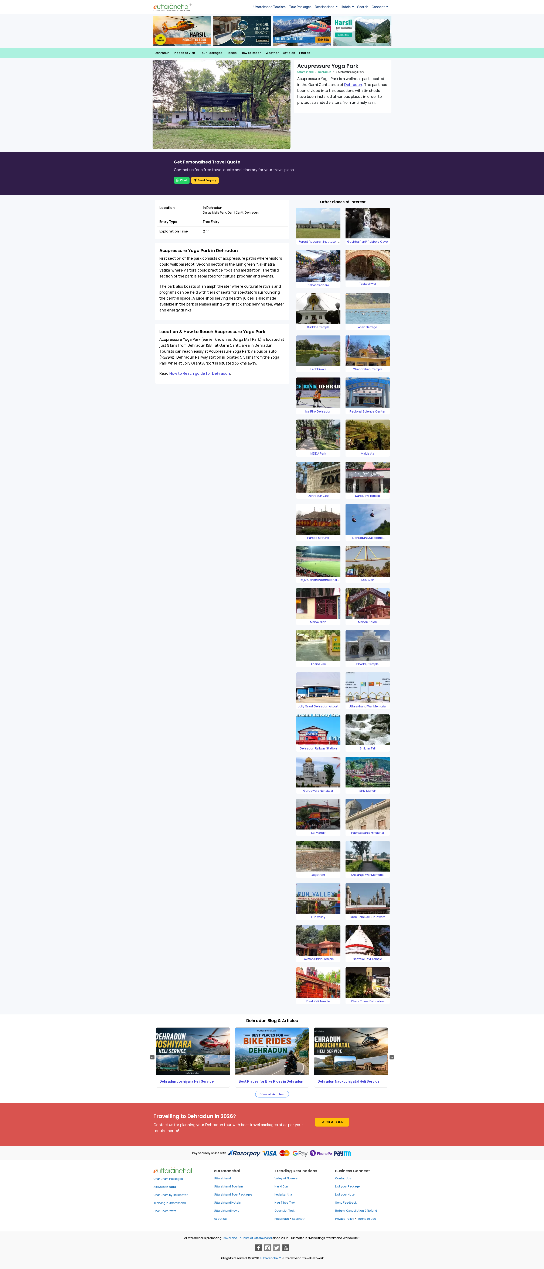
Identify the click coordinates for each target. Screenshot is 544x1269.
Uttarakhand (305, 72)
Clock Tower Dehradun (367, 1001)
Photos (304, 53)
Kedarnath (282, 1219)
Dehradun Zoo (318, 496)
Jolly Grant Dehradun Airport (318, 706)
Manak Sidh (318, 622)
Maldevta (367, 453)
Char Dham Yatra (164, 1211)
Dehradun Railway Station (318, 748)
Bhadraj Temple (367, 664)
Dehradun (162, 53)
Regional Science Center (367, 411)
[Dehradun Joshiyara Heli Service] (193, 1051)
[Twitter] (276, 1247)
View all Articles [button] (272, 1094)
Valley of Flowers (286, 1178)
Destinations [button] (325, 7)
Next (392, 1057)
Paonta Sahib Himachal (367, 833)
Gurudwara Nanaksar (318, 791)
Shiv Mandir (367, 791)
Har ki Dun (281, 1186)
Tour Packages (300, 7)
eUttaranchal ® (270, 1258)
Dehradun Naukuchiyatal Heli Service (349, 1081)
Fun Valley (318, 917)
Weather (272, 53)
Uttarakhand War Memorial (367, 706)
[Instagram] (267, 1247)
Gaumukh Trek (285, 1211)
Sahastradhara (318, 285)
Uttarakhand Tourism (270, 7)
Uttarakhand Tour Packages (233, 1194)
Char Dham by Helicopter (170, 1195)
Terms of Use (366, 1219)
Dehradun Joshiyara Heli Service (187, 1081)
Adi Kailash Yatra (164, 1187)
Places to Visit (185, 53)
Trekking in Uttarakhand (169, 1203)
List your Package (347, 1186)
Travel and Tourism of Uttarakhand (247, 1238)
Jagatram (318, 875)
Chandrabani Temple (367, 369)
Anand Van (318, 664)
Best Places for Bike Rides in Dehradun (271, 1081)
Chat (183, 180)
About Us (220, 1219)
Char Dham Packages (168, 1179)
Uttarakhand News (226, 1211)
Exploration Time (173, 231)
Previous (152, 1057)
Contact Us (343, 1178)
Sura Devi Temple (367, 496)
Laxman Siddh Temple (318, 959)
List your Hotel (345, 1194)
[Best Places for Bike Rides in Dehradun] (272, 1051)
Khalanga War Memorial (367, 875)
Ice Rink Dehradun (318, 411)
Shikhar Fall (367, 748)
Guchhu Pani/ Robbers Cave (367, 241)
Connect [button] (378, 7)
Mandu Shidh (367, 622)
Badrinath (298, 1219)
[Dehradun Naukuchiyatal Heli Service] (351, 1051)
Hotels (232, 53)
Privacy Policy (344, 1219)
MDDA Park (318, 453)
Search (362, 7)
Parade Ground (318, 538)
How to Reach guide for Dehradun (199, 373)
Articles (289, 53)
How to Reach (251, 53)
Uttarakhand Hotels (227, 1202)
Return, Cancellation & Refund (356, 1211)
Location (167, 207)
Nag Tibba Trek (285, 1202)
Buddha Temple (318, 327)
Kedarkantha (283, 1194)
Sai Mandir (318, 833)
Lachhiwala (318, 369)
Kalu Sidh (367, 580)
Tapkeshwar (367, 284)
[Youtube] (285, 1247)
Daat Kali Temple (318, 1001)
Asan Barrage (367, 327)
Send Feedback (346, 1202)
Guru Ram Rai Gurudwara (367, 917)
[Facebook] (258, 1247)
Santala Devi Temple (367, 959)
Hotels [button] (346, 7)
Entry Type (168, 221)
